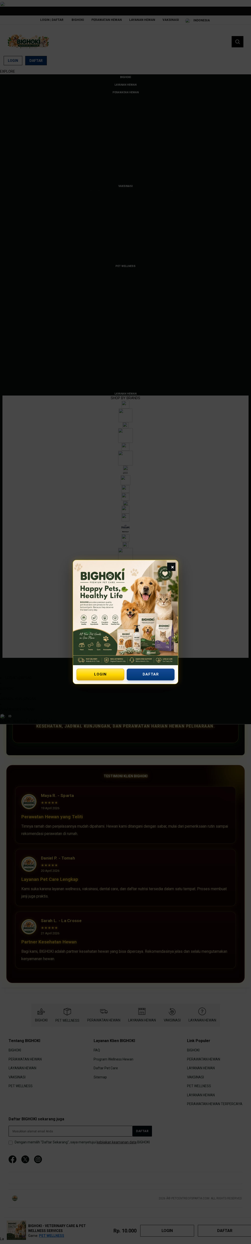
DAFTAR (151, 674)
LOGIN (100, 674)
